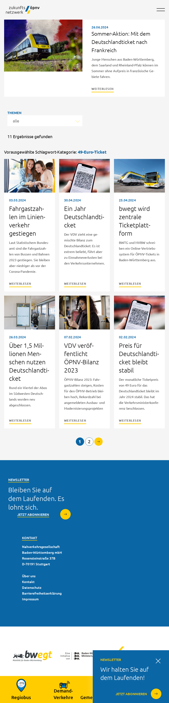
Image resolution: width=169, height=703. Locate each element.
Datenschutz (31, 587)
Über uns (28, 576)
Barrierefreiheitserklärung (42, 593)
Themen (14, 113)
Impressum (30, 599)
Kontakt (28, 581)
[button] (161, 12)
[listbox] (44, 120)
